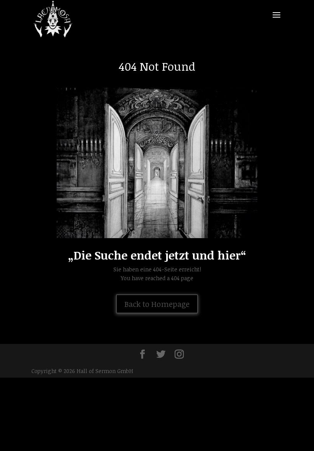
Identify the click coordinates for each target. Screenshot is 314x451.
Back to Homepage (157, 304)
